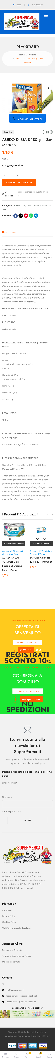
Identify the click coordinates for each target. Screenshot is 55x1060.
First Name (7, 797)
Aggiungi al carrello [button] (14, 543)
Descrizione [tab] (9, 232)
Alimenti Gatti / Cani (12, 553)
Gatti (16, 554)
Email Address (9, 782)
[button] (48, 88)
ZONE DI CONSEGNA (27, 691)
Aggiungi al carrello (19, 182)
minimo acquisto (27, 642)
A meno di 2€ (19, 205)
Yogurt (42, 554)
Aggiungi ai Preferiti (14, 165)
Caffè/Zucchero (33, 205)
